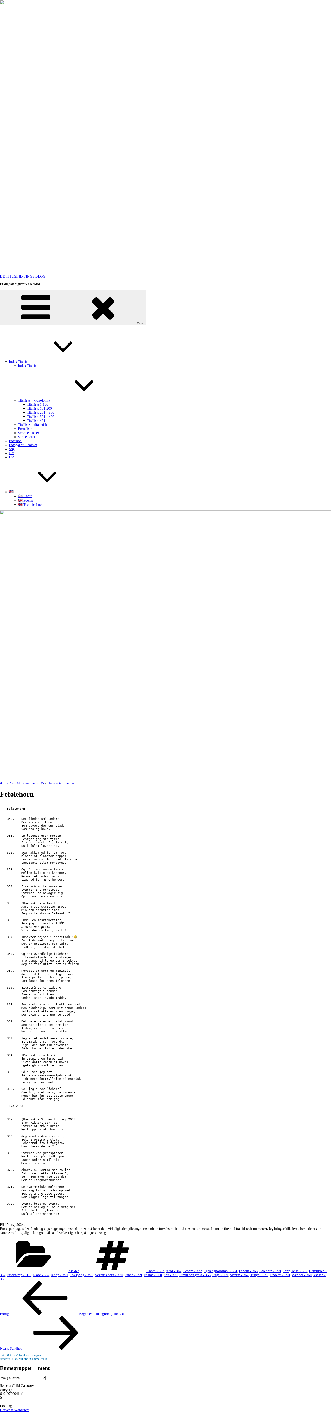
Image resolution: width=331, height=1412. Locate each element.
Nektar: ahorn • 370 (109, 1275)
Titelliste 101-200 (39, 408)
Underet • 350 (280, 1275)
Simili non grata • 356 (195, 1275)
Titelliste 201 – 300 (40, 412)
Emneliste (25, 429)
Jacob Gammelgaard (62, 783)
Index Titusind (19, 362)
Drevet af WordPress (14, 1410)
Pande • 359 (133, 1275)
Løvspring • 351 (81, 1275)
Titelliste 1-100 (37, 404)
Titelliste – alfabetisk (32, 425)
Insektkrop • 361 (19, 1275)
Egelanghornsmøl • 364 (220, 1271)
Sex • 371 (171, 1275)
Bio (11, 457)
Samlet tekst (26, 437)
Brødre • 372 (192, 1271)
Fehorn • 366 (248, 1271)
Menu (140, 323)
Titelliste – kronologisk (34, 400)
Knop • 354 (59, 1275)
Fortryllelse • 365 (295, 1271)
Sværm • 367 (239, 1275)
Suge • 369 (220, 1275)
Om (11, 453)
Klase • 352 (41, 1275)
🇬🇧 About (25, 496)
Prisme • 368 (153, 1275)
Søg (12, 449)
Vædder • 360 (302, 1275)
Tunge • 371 (259, 1275)
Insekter (73, 1271)
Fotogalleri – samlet (23, 445)
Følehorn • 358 (270, 1271)
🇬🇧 (11, 492)
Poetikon (15, 441)
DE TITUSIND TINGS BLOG (22, 276)
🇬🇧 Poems (25, 500)
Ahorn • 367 (155, 1271)
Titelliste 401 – (37, 420)
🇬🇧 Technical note (31, 504)
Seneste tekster (28, 433)
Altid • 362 (173, 1271)
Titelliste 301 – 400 (40, 416)
